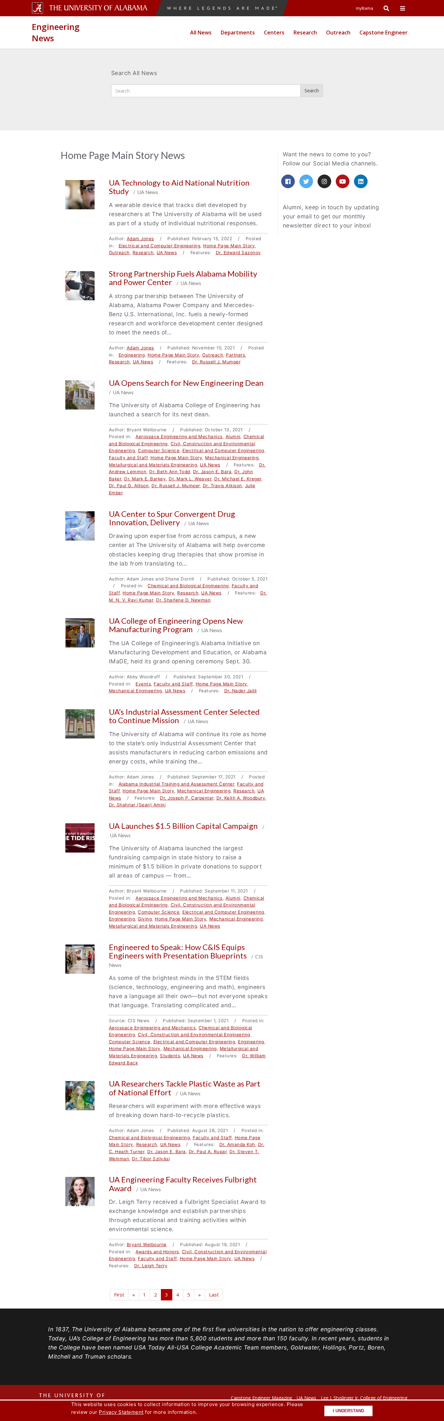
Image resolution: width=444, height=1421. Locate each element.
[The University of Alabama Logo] (100, 8)
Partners (235, 355)
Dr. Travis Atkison (222, 485)
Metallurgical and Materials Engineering (153, 464)
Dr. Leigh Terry (151, 1265)
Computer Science (158, 450)
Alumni (233, 436)
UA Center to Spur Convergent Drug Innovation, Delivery (172, 518)
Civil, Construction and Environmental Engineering (194, 1034)
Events (143, 683)
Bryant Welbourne (147, 1244)
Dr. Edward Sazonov (238, 252)
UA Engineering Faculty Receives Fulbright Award (183, 1184)
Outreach (338, 32)
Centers (274, 32)
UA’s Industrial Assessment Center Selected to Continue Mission (184, 716)
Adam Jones (140, 238)
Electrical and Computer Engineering (160, 245)
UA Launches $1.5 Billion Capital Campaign (184, 825)
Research (305, 32)
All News (201, 32)
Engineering (132, 355)
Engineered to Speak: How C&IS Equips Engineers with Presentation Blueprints (178, 951)
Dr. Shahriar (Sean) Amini (137, 804)
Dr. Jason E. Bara (212, 471)
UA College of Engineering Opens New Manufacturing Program (176, 625)
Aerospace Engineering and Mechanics (179, 436)
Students (170, 1055)
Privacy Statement (121, 1412)
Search (312, 90)
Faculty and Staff (128, 457)
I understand (348, 1411)
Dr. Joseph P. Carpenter (187, 798)
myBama (364, 8)
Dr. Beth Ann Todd (169, 471)
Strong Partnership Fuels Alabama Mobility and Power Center (183, 278)
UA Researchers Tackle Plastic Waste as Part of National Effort (184, 1088)
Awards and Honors (157, 1251)
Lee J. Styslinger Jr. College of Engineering (364, 1398)
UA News (167, 252)
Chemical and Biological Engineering (188, 585)
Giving (145, 918)
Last (214, 1294)
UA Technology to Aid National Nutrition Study (179, 187)
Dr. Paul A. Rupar (208, 1151)
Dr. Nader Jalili (240, 690)
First (119, 1294)
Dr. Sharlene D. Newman (183, 600)
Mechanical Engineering (231, 457)
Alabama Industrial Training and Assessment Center (176, 784)
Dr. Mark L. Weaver (190, 478)
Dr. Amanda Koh (237, 1144)
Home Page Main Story (229, 245)
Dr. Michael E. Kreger (237, 478)
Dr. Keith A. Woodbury (241, 798)
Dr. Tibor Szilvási (151, 1158)
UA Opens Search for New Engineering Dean (187, 382)
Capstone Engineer (383, 32)
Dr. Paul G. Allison (129, 485)
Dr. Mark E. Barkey (145, 478)
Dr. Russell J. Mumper (216, 361)
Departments (238, 32)
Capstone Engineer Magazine (261, 1398)
